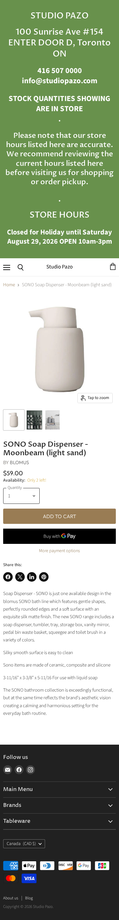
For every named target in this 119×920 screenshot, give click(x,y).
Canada (21, 844)
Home (9, 285)
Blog (29, 898)
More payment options (59, 550)
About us (10, 898)
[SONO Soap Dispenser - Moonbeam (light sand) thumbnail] (13, 420)
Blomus (19, 462)
